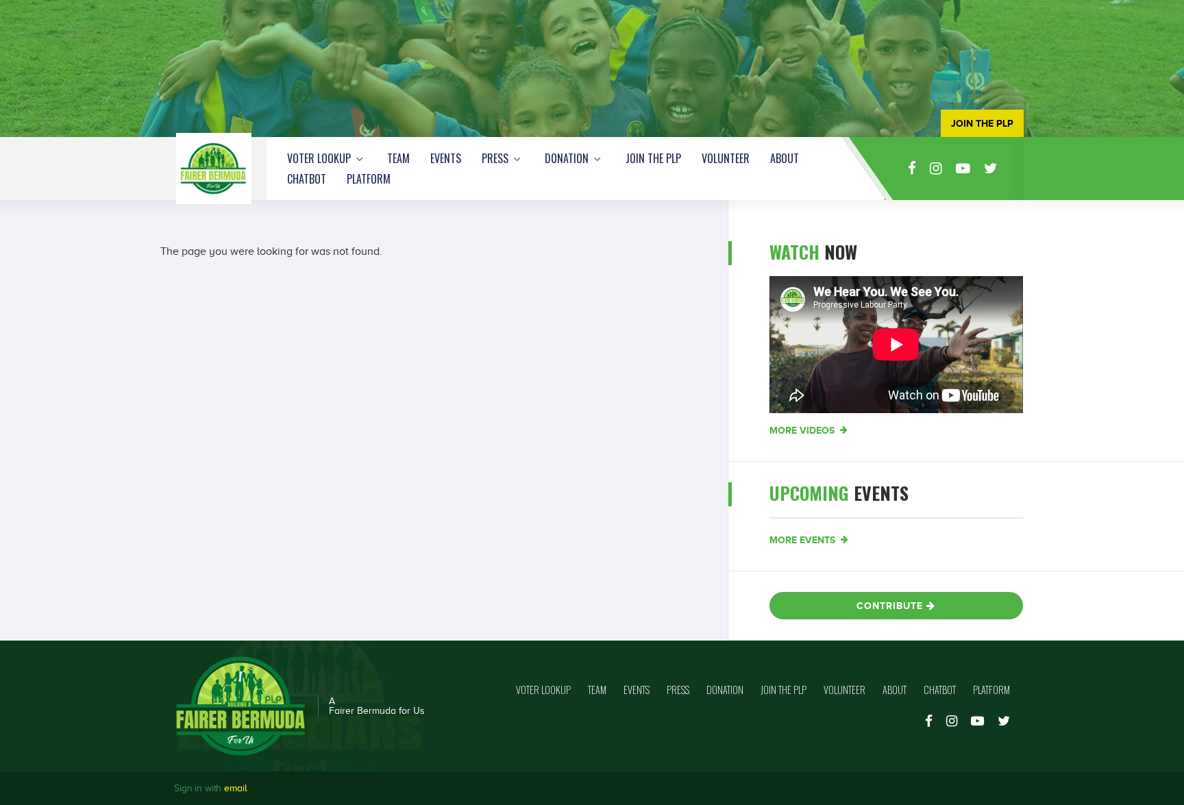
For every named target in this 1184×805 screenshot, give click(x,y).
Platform (369, 179)
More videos (803, 430)
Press (496, 158)
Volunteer (726, 158)
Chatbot (306, 179)
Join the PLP (653, 158)
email (235, 788)
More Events (803, 539)
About (784, 158)
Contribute (891, 605)
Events (445, 158)
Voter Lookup (320, 158)
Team (398, 158)
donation (568, 158)
